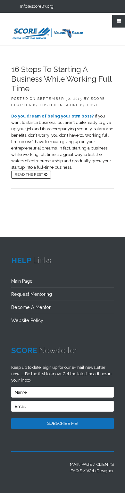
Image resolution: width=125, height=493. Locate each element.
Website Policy (27, 320)
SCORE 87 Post (81, 105)
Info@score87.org (37, 6)
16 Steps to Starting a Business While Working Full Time (61, 79)
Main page (81, 464)
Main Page (22, 281)
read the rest (29, 174)
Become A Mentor (31, 307)
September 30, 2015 (60, 99)
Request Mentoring (31, 294)
